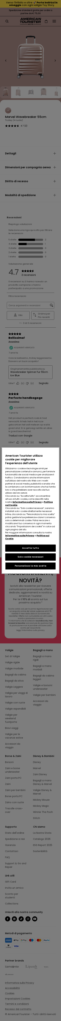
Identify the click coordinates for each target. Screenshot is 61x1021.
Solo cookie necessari (30, 557)
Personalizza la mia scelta (30, 565)
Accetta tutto (30, 548)
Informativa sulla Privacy (27, 502)
